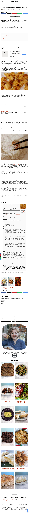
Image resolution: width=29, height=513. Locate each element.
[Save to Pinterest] (0, 255)
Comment (3, 303)
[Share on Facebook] (0, 253)
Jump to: (4, 33)
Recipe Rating (3, 300)
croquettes (2, 111)
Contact (23, 499)
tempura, (7, 111)
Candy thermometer (7, 217)
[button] (21, 211)
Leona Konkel (18, 214)
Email (2, 318)
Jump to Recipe (12, 16)
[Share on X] (0, 256)
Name (2, 315)
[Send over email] (0, 258)
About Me (14, 356)
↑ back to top (14, 493)
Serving (3, 38)
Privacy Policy (5, 499)
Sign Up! (12, 499)
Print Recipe (18, 16)
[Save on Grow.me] (0, 259)
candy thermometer (16, 164)
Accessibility (5, 500)
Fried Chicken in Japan (5, 35)
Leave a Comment (24, 9)
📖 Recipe (3, 39)
